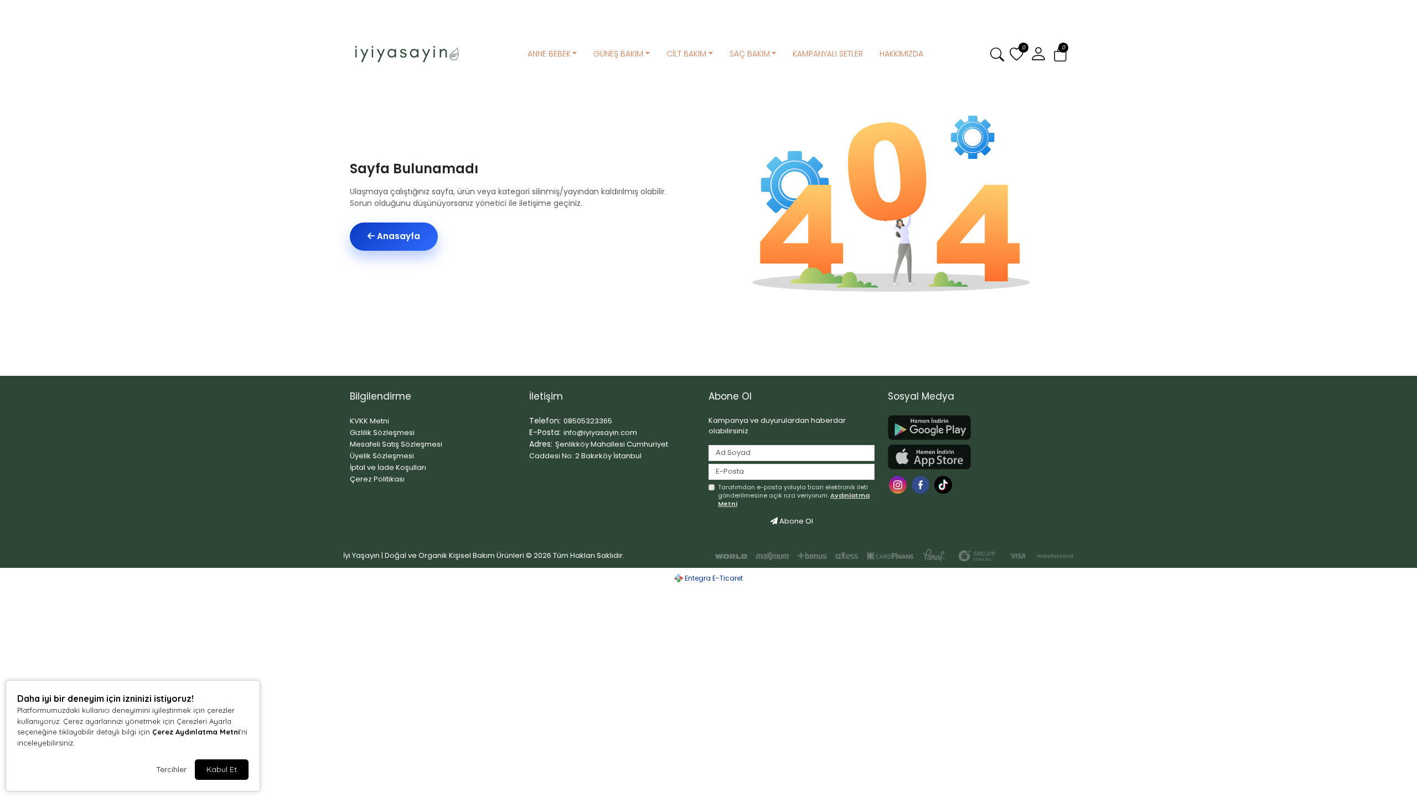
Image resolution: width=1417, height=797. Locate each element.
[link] (708, 9)
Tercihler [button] (171, 769)
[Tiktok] (944, 484)
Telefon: (545, 420)
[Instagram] (899, 484)
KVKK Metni (369, 421)
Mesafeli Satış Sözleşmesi (396, 444)
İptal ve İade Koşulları (388, 467)
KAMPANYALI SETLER (828, 53)
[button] (1060, 54)
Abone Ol (795, 521)
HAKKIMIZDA (901, 53)
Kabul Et (221, 769)
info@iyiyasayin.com (600, 432)
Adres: (540, 443)
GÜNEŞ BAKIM (618, 53)
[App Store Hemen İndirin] (971, 456)
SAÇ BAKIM (750, 53)
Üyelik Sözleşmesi (382, 456)
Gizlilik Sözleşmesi (382, 432)
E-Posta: (545, 432)
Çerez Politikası (377, 479)
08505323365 (587, 421)
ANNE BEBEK (549, 53)
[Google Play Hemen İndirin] (971, 427)
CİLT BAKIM (686, 53)
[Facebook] (922, 484)
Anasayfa (397, 236)
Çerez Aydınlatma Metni (196, 731)
